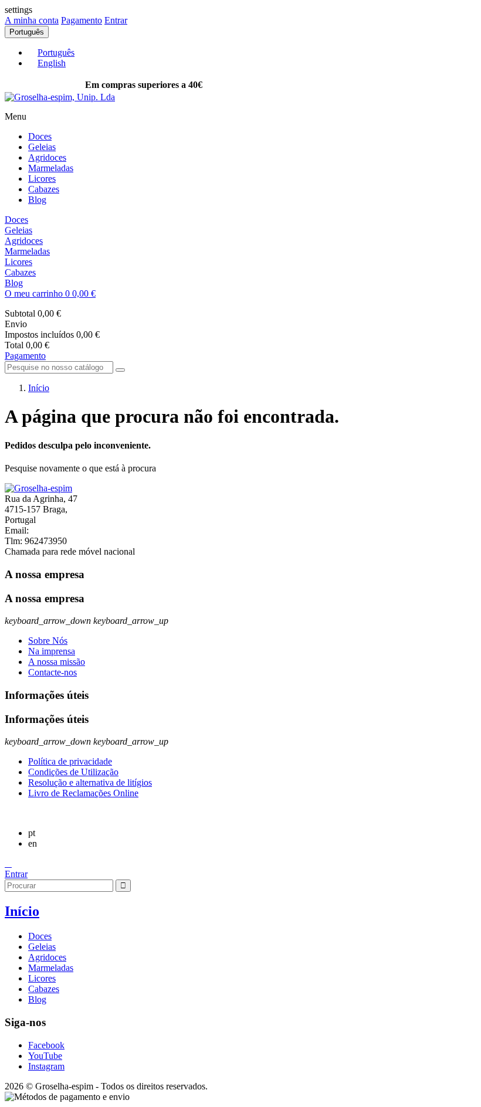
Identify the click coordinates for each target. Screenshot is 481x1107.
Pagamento (81, 20)
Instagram (46, 1066)
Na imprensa (51, 651)
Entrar (16, 874)
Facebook (46, 1045)
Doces (40, 136)
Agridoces (47, 157)
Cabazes (43, 189)
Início (22, 911)
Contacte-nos (52, 672)
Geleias (42, 147)
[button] (240, 293)
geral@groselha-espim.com (81, 530)
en (32, 843)
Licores (42, 179)
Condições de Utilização (73, 772)
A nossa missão (56, 662)
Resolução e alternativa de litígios (90, 782)
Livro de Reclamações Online (83, 793)
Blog (37, 200)
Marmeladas (50, 168)
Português (56, 52)
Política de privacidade (70, 761)
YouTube (45, 1056)
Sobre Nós (47, 641)
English (52, 63)
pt (31, 833)
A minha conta (32, 20)
